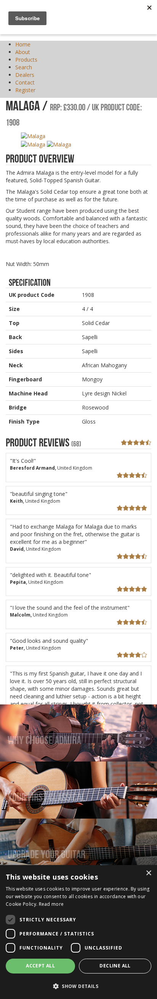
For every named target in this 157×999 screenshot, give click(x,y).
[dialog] (78, 932)
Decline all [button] (114, 965)
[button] (78, 985)
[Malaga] (33, 135)
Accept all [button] (40, 965)
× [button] (148, 873)
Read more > (27, 758)
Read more (51, 904)
